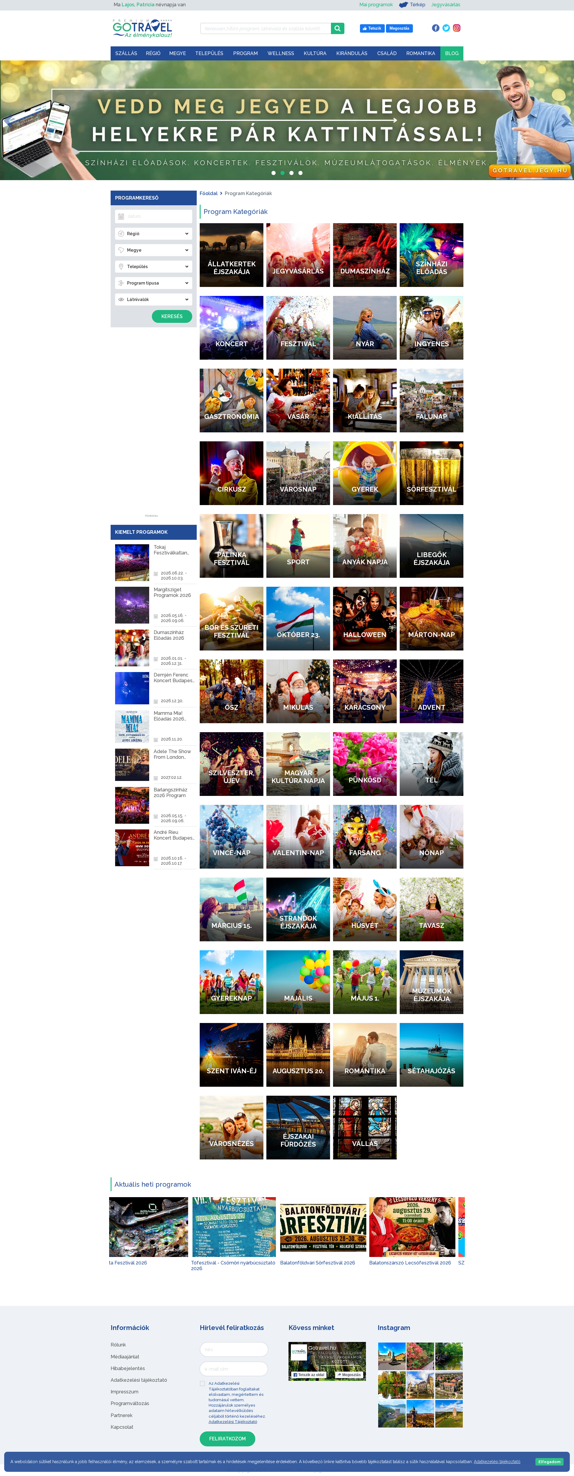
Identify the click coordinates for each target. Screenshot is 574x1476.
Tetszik (311, 1375)
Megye (177, 53)
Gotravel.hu (322, 1348)
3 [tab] (291, 174)
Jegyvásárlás (445, 4)
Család (387, 53)
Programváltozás (130, 1403)
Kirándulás (351, 53)
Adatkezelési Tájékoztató (233, 1421)
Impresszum (124, 1392)
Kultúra (315, 53)
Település (209, 53)
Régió (153, 53)
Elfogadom (549, 1462)
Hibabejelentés (128, 1368)
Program (245, 53)
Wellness (281, 53)
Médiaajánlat (125, 1357)
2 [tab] (283, 174)
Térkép (417, 4)
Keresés (172, 316)
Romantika (420, 53)
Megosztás (351, 1375)
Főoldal (209, 193)
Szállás (126, 53)
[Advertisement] (151, 424)
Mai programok (376, 4)
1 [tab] (274, 174)
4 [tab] (300, 174)
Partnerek (121, 1415)
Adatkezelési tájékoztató (139, 1380)
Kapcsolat (122, 1427)
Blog (452, 53)
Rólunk (118, 1345)
